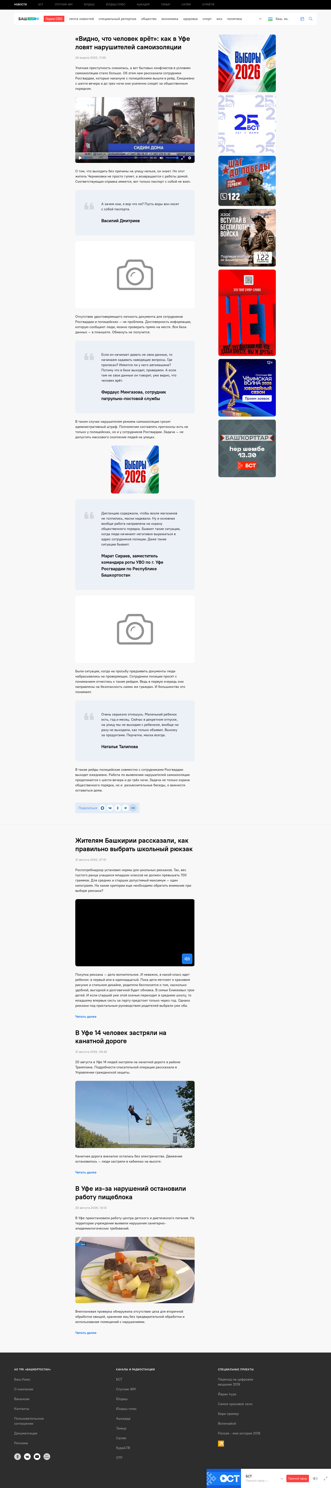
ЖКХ (219, 19)
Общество (148, 19)
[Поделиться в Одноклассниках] (117, 808)
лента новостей (81, 19)
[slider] (116, 158)
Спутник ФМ (63, 4)
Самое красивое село (235, 1404)
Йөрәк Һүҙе (227, 1394)
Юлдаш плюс (115, 4)
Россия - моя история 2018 (239, 1433)
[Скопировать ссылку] (133, 808)
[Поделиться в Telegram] (125, 808)
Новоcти (20, 4)
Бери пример (228, 1414)
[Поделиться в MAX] (102, 808)
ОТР (119, 1458)
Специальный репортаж (117, 19)
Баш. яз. (282, 19)
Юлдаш (89, 4)
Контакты (21, 1409)
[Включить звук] (187, 959)
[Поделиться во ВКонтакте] (110, 808)
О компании (23, 1389)
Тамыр (165, 4)
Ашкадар (143, 4)
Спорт (207, 19)
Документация (25, 1433)
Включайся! (227, 1423)
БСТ (40, 4)
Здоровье (190, 19)
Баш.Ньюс (22, 1379)
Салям (186, 4)
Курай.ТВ (208, 4)
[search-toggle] (310, 19)
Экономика (169, 19)
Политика (234, 19)
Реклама (21, 1443)
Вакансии (21, 1399)
